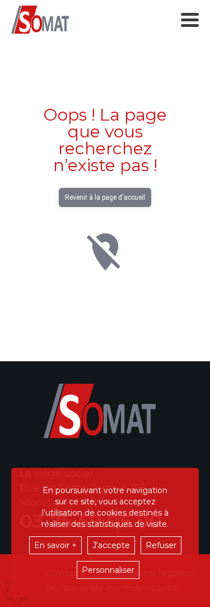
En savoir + (55, 545)
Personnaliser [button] (108, 570)
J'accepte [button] (111, 545)
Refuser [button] (161, 545)
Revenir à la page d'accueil (105, 197)
